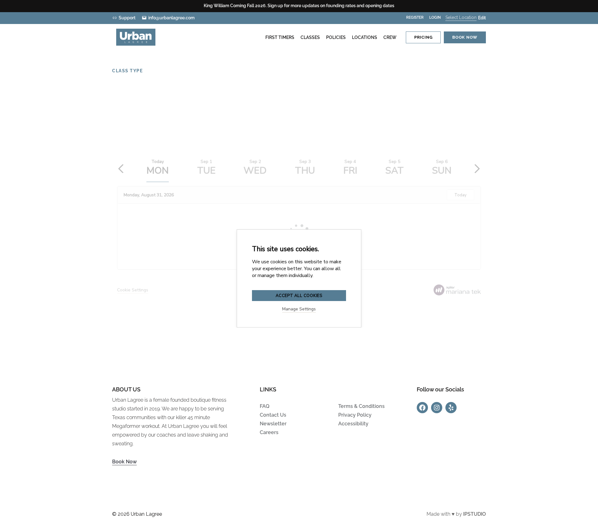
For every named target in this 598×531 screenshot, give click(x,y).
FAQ (264, 406)
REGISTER (415, 17)
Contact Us (273, 415)
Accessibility (353, 424)
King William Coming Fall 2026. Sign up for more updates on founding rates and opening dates (299, 5)
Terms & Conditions (361, 406)
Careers (269, 432)
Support (127, 17)
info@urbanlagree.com (171, 17)
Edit (482, 17)
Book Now (124, 462)
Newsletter (273, 424)
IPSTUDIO (474, 514)
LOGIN (435, 17)
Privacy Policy (355, 415)
